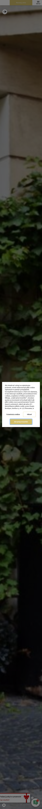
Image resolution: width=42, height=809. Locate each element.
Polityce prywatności (27, 396)
